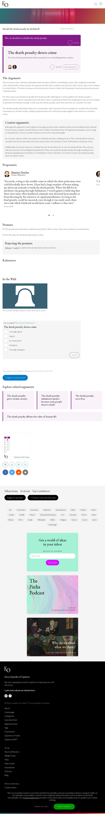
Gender (11, 515)
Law (62, 515)
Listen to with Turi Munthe (63, 608)
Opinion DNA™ (11, 739)
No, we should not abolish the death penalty (26, 38)
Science (74, 520)
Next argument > (71, 67)
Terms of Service (11, 784)
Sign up (8, 247)
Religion (63, 520)
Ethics (73, 510)
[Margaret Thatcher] (10, 67)
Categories (9, 716)
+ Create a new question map (43, 497)
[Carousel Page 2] (53, 215)
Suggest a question (15, 497)
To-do (6, 748)
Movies (84, 515)
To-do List (25, 491)
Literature (73, 515)
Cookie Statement (31, 797)
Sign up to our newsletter (52, 551)
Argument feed (11, 724)
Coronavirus (21, 510)
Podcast (8, 771)
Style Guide (9, 763)
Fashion (83, 510)
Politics (52, 520)
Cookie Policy (10, 787)
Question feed (10, 720)
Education (46, 510)
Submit (74, 355)
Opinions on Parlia (12, 735)
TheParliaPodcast (36, 586)
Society (84, 520)
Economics (34, 510)
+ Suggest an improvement (15, 378)
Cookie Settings (41, 806)
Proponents (9, 731)
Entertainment (61, 510)
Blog (6, 775)
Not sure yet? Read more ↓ (25, 323)
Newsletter (9, 767)
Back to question (67, 29)
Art (10, 510)
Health (21, 515)
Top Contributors (41, 491)
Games (93, 510)
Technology (52, 524)
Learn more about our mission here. (19, 690)
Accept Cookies (64, 806)
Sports (95, 520)
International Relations (48, 515)
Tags (6, 728)
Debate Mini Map (21, 457)
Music (94, 515)
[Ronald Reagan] (15, 67)
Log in (16, 247)
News (21, 520)
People (30, 520)
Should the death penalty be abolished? (21, 28)
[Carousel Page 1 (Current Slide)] (49, 215)
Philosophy (41, 520)
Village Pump (11, 491)
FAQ (6, 759)
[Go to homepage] (5, 4)
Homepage (9, 712)
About (7, 708)
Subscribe (52, 562)
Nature (10, 520)
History (32, 515)
